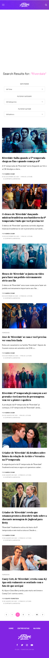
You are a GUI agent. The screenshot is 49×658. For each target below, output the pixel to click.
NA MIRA (36, 628)
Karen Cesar (10, 174)
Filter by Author (24, 109)
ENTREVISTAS (23, 628)
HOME (11, 628)
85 (37, 614)
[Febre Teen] (24, 5)
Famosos (6, 332)
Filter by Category (24, 96)
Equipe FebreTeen (12, 598)
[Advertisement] (24, 35)
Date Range (24, 84)
